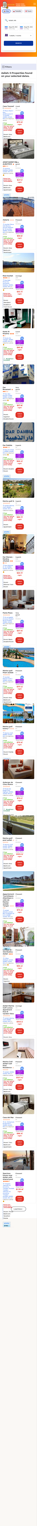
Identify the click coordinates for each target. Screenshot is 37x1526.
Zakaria (6, 220)
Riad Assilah (8, 276)
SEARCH (18, 43)
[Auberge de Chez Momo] (18, 769)
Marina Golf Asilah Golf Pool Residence (8, 1064)
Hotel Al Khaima (6, 333)
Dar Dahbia (7, 445)
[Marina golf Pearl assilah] (18, 657)
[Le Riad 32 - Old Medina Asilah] (18, 937)
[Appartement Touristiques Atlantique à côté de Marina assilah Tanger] (18, 881)
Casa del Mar (8, 1117)
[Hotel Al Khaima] (18, 318)
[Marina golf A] (18, 488)
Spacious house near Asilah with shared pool (8, 1176)
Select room (19, 131)
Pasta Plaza (7, 613)
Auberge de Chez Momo (8, 783)
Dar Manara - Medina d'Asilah (8, 559)
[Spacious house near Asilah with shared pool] (18, 1160)
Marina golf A (8, 501)
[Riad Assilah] (18, 262)
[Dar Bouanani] (18, 374)
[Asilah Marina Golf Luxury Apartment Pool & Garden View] (18, 992)
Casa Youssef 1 (8, 107)
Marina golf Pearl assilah (8, 672)
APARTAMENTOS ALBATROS (8, 163)
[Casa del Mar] (18, 1104)
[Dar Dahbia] (18, 432)
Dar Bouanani (7, 388)
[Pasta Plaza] (18, 599)
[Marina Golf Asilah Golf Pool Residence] (18, 1048)
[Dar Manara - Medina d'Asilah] (18, 544)
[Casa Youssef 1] (18, 93)
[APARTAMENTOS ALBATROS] (18, 149)
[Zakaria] (18, 207)
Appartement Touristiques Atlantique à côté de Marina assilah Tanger (8, 900)
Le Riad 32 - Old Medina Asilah (8, 952)
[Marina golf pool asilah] (18, 825)
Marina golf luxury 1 (7, 727)
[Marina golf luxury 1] (18, 713)
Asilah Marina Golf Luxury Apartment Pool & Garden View (8, 1010)
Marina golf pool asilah (7, 839)
